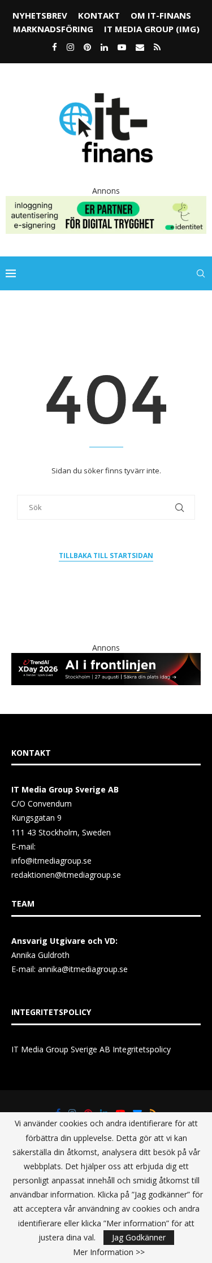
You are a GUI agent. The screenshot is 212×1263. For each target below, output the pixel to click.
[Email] (140, 47)
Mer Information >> (109, 1252)
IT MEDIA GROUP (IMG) (152, 28)
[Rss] (157, 47)
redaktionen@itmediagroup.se (66, 874)
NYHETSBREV (39, 15)
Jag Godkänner (139, 1237)
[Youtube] (122, 47)
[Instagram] (70, 47)
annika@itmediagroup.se (83, 969)
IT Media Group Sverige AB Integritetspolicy (91, 1049)
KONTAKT (99, 15)
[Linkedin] (104, 47)
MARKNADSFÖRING (53, 28)
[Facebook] (54, 47)
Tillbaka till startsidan (106, 555)
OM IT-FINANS (161, 15)
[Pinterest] (87, 47)
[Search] (200, 273)
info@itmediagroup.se (51, 860)
